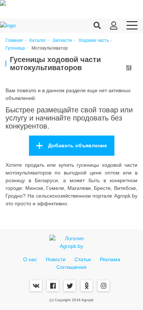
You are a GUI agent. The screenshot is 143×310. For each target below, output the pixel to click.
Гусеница (15, 48)
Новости (56, 259)
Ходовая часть (93, 40)
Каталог (37, 40)
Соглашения (71, 267)
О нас (30, 259)
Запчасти (62, 40)
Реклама (110, 259)
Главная (14, 40)
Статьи (82, 259)
